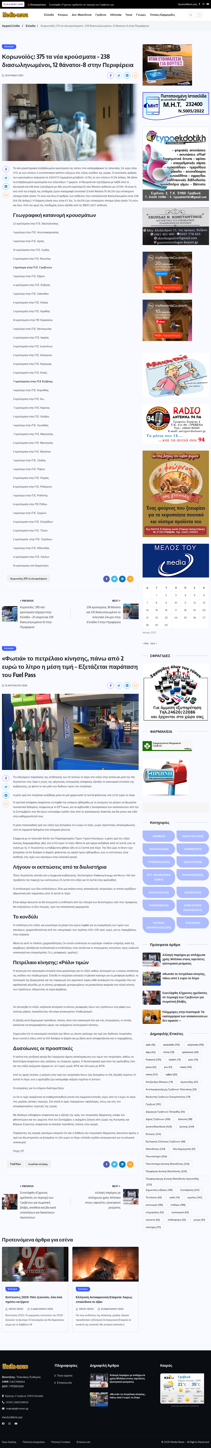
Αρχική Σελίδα (11, 25)
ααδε (174, 1197)
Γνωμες (141, 14)
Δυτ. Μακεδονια (81, 14)
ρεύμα (199, 1219)
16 (166, 610)
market (175, 1059)
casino (158, 836)
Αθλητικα (115, 14)
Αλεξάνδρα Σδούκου (159, 1081)
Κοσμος (63, 14)
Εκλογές (153, 1133)
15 (156, 610)
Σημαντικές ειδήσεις (159, 1189)
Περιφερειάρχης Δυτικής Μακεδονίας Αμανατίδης (172, 1179)
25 (185, 617)
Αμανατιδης (189, 1081)
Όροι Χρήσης (9, 1442)
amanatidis (171, 1044)
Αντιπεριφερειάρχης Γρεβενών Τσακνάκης (171, 1089)
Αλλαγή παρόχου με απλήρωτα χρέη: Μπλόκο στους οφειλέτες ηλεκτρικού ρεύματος (183, 959)
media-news (16, 1309)
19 (194, 610)
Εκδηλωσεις (192, 874)
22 (156, 617)
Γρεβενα (100, 14)
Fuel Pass (15, 1163)
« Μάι (146, 643)
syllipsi (171, 1074)
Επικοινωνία (64, 1382)
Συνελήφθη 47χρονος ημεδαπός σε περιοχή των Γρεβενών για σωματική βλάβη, (184, 997)
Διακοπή (185, 1119)
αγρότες (194, 1197)
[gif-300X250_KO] (167, 65)
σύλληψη (153, 1227)
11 (185, 602)
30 (166, 625)
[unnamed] (176, 226)
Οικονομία (159, 905)
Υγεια (128, 14)
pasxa (151, 1066)
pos (168, 1066)
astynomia (195, 1044)
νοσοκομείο (180, 1212)
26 (194, 617)
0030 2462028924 (16, 1402)
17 (176, 610)
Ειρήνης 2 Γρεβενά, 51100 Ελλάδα (24, 1396)
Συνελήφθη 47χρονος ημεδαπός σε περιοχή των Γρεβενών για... (82, 4)
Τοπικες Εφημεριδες (162, 14)
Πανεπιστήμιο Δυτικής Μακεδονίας (167, 1163)
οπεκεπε (153, 1219)
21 (147, 617)
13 (204, 602)
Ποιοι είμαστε (65, 1375)
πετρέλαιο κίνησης (38, 1163)
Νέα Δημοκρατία (184, 1148)
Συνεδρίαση (189, 1189)
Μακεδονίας (155, 1148)
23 (166, 617)
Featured (153, 1059)
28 (147, 625)
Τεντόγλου (154, 1197)
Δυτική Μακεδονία (159, 1126)
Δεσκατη (193, 861)
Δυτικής (187, 1126)
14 (147, 610)
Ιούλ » (154, 643)
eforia (168, 1052)
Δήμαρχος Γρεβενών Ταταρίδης (165, 1111)
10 (176, 602)
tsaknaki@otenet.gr (17, 1408)
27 (204, 617)
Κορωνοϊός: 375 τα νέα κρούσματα (28, 578)
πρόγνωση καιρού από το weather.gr (185, 1406)
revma (152, 1074)
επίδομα (178, 1204)
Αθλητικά (159, 849)
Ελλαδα (49, 14)
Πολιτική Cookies (60, 1442)
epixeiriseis (190, 1052)
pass (193, 1059)
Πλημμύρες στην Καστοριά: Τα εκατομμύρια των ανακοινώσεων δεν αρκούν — (185, 1016)
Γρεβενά (153, 1104)
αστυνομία (154, 1204)
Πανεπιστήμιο (156, 1156)
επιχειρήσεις (155, 1212)
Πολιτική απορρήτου (34, 1442)
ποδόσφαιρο (177, 1219)
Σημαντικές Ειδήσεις (192, 907)
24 (175, 617)
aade (150, 1044)
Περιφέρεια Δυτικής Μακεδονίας (166, 1171)
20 (204, 610)
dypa (150, 1052)
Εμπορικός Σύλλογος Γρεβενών (165, 1141)
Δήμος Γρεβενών (158, 1119)
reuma (186, 1066)
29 (156, 625)
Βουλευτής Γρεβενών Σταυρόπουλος (168, 1096)
